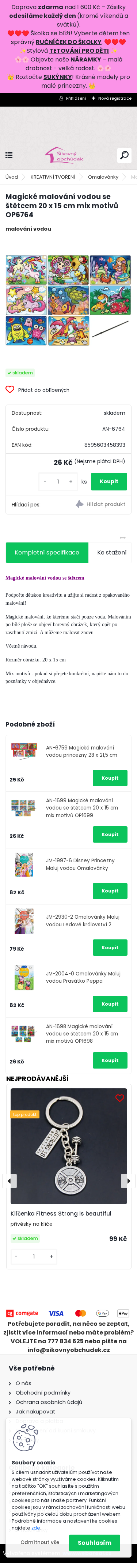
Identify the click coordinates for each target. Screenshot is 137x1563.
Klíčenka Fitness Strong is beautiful (61, 1213)
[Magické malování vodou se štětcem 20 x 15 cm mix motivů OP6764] (68, 300)
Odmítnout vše (39, 1542)
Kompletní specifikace (47, 552)
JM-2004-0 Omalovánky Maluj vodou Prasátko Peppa (83, 977)
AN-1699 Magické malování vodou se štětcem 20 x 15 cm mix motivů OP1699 (82, 808)
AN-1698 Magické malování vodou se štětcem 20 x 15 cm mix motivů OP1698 (82, 1034)
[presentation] (9, 1181)
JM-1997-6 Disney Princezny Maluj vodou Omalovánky (80, 864)
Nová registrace (115, 98)
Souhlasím (94, 1543)
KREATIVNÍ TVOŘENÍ (53, 177)
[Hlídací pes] (100, 505)
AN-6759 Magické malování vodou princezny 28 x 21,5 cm (81, 751)
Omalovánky (103, 177)
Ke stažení (112, 552)
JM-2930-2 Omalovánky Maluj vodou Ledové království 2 (82, 921)
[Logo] (68, 155)
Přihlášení (76, 98)
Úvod (11, 177)
